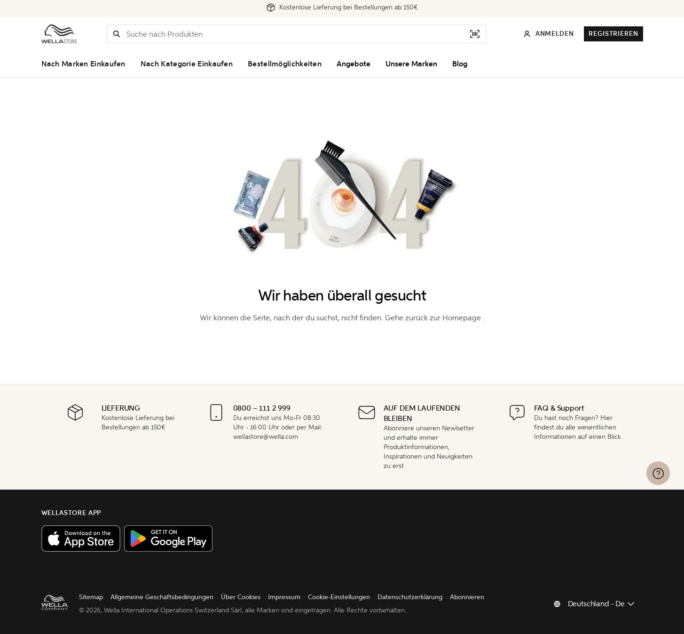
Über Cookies (240, 597)
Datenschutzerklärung (409, 597)
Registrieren (613, 34)
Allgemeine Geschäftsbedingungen (161, 597)
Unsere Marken (411, 64)
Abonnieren (467, 597)
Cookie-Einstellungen (339, 597)
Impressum (284, 597)
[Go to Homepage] (59, 33)
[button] (116, 34)
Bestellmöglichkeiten (285, 64)
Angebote (353, 64)
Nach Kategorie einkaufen (187, 64)
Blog (459, 64)
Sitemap (91, 597)
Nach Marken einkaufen (83, 64)
